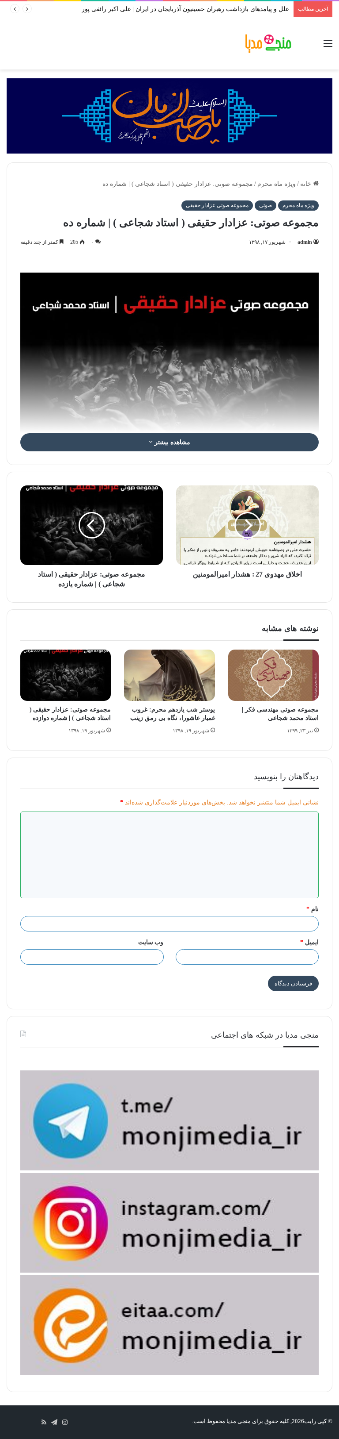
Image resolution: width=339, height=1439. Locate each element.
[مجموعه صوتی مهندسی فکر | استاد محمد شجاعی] (273, 675)
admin (305, 242)
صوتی (265, 205)
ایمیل (309, 942)
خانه (306, 184)
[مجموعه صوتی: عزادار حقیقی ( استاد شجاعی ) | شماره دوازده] (65, 675)
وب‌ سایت (151, 942)
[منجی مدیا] (268, 43)
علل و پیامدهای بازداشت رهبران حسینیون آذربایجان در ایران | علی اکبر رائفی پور (185, 9)
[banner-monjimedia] (169, 115)
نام (312, 909)
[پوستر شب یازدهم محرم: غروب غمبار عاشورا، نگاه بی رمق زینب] (169, 675)
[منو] (328, 47)
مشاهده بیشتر (171, 442)
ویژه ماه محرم (276, 184)
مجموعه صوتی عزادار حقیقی (217, 205)
